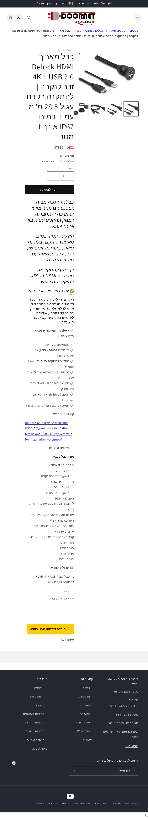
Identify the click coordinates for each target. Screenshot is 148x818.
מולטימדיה (83, 705)
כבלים (134, 31)
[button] (137, 17)
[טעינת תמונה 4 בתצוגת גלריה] (81, 109)
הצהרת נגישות (36, 740)
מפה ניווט (131, 746)
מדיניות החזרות (35, 722)
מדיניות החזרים (101, 803)
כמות (71, 168)
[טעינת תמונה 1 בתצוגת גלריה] (131, 109)
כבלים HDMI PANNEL (89, 31)
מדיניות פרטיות (35, 731)
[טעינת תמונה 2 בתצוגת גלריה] (114, 109)
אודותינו (39, 688)
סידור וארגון (83, 722)
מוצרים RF (83, 731)
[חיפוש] (29, 17)
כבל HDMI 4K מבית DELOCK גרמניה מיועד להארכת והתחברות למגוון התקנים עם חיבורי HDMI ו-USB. (49, 214)
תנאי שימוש (63, 803)
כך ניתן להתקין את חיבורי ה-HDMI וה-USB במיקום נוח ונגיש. (52, 276)
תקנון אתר (38, 705)
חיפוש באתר (37, 696)
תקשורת (85, 714)
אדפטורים (83, 696)
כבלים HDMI (117, 31)
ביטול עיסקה (39, 748)
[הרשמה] (75, 771)
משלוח (61, 161)
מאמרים (87, 740)
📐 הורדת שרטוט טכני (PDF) (50, 629)
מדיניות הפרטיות (81, 803)
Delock (127, 803)
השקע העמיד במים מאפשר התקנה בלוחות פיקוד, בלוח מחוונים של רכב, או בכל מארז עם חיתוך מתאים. (50, 248)
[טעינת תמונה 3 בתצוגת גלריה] (98, 109)
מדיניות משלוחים (34, 714)
